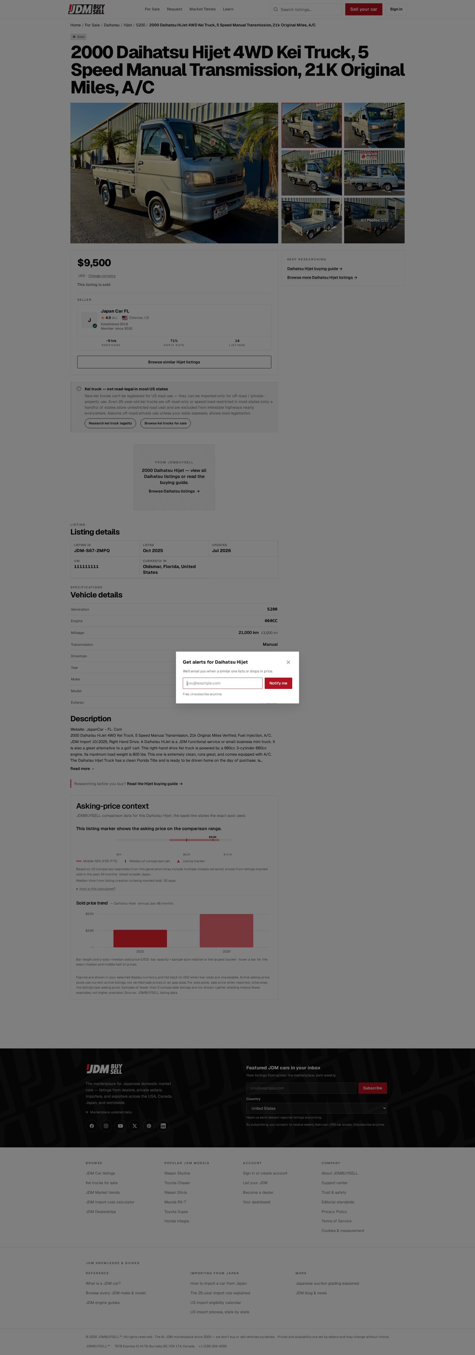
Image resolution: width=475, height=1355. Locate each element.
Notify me (278, 683)
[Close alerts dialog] (288, 662)
